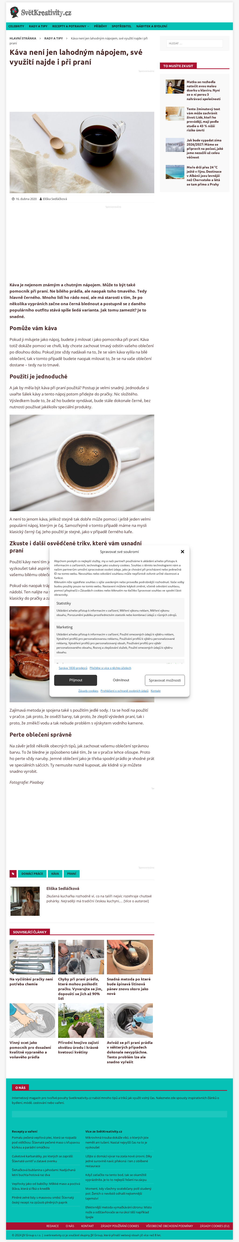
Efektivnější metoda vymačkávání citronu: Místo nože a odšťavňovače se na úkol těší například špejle (118, 1212)
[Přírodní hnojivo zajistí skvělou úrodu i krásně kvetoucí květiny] (81, 1020)
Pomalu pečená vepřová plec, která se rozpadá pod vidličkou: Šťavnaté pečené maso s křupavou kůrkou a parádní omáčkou (46, 1142)
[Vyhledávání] (194, 43)
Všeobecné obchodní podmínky (169, 1226)
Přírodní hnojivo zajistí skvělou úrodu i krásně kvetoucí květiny (78, 1047)
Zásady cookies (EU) (214, 1226)
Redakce (52, 1226)
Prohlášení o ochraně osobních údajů (124, 691)
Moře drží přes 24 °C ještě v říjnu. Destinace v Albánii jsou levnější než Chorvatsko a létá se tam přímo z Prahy (204, 175)
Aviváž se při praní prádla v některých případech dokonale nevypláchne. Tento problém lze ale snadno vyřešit (130, 1052)
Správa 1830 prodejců (73, 668)
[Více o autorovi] (136, 901)
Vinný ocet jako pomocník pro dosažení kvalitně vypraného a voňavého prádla (30, 1049)
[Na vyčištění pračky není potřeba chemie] (32, 957)
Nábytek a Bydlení (151, 26)
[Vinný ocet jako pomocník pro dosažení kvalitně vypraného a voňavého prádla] (32, 1020)
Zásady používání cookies (120, 1226)
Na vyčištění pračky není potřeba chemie (31, 981)
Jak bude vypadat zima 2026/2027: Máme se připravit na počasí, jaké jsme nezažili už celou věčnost (205, 148)
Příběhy (100, 26)
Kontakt (156, 691)
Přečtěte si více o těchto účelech (110, 668)
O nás (70, 1226)
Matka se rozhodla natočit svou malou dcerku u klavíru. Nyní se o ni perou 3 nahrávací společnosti (204, 90)
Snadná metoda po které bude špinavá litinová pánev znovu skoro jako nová (129, 986)
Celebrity (16, 26)
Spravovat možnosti (165, 680)
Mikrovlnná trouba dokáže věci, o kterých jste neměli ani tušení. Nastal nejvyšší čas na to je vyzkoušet (116, 1142)
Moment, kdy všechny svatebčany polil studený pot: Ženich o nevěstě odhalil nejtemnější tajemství (118, 1193)
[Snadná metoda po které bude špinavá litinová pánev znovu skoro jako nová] (130, 957)
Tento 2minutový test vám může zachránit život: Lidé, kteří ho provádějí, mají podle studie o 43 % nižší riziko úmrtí (203, 119)
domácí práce (32, 874)
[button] (182, 551)
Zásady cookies (88, 691)
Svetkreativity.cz (80, 1098)
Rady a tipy (38, 26)
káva (55, 874)
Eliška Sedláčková (62, 888)
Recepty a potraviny (69, 26)
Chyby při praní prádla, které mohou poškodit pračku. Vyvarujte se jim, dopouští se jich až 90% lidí (80, 988)
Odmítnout (121, 680)
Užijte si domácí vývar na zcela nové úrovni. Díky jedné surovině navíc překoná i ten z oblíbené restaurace (118, 1161)
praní (71, 874)
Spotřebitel (121, 26)
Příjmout (75, 680)
